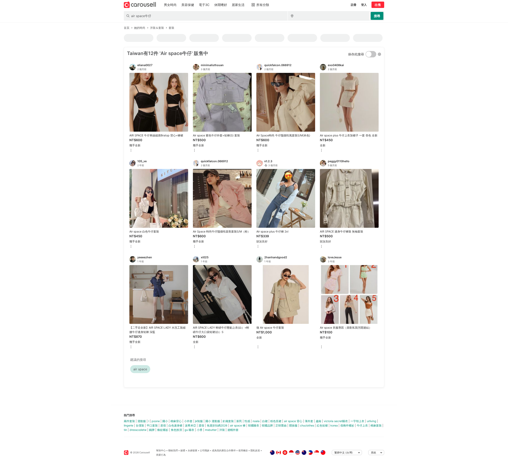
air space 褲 (237, 425)
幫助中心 (161, 450)
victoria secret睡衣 (336, 421)
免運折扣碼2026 (217, 425)
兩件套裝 (129, 421)
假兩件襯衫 (347, 425)
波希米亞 (190, 425)
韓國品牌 (267, 425)
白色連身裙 (175, 425)
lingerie (128, 425)
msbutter (211, 429)
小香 (199, 429)
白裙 (265, 421)
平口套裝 (152, 425)
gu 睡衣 (189, 429)
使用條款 (243, 450)
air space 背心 (293, 421)
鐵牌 (152, 429)
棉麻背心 (176, 421)
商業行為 (161, 454)
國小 (165, 421)
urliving (371, 421)
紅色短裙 (322, 425)
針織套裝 (228, 421)
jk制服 (199, 421)
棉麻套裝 (376, 425)
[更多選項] (131, 150)
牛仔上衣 (362, 425)
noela (256, 421)
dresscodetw (138, 429)
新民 (239, 421)
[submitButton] (377, 16)
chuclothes (307, 425)
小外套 (188, 421)
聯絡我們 (173, 450)
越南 (318, 421)
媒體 (182, 450)
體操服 (293, 425)
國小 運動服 (212, 421)
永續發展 (192, 450)
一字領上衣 (357, 421)
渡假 (201, 425)
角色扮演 (176, 429)
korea (334, 425)
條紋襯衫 (162, 429)
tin (125, 429)
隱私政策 (255, 450)
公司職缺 (204, 450)
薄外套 (309, 421)
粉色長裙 (275, 421)
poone (156, 421)
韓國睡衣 (253, 425)
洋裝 (222, 429)
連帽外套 (233, 429)
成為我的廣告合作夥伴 (224, 450)
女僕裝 (140, 425)
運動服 (142, 421)
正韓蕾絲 (281, 425)
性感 (247, 421)
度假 (163, 425)
